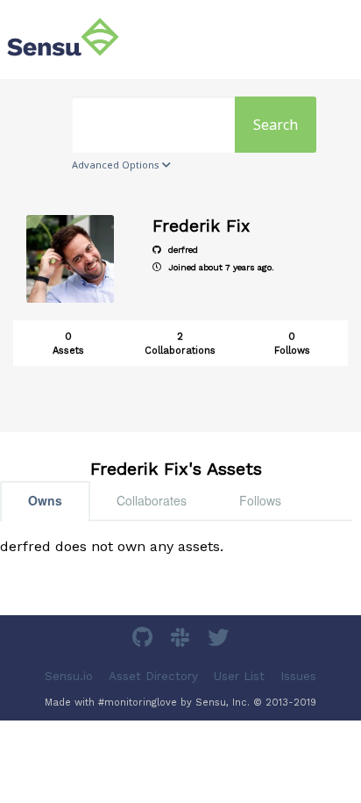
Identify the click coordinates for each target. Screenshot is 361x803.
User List (239, 676)
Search (275, 124)
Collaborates (152, 500)
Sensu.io (69, 676)
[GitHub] (144, 640)
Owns (45, 500)
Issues (298, 676)
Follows (260, 500)
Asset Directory (153, 676)
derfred (182, 250)
